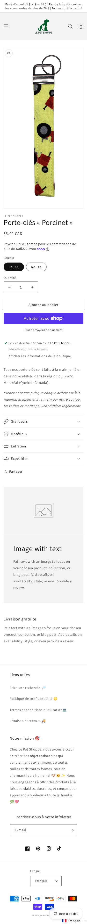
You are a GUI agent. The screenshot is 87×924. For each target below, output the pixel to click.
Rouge (36, 267)
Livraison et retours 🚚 (27, 720)
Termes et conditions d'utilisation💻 (38, 710)
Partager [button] (15, 471)
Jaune (14, 267)
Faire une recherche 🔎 (28, 687)
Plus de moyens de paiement (44, 330)
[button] (6, 26)
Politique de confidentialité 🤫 (34, 698)
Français (41, 881)
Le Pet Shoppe (47, 915)
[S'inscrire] (71, 830)
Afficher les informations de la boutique (39, 356)
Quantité (10, 278)
